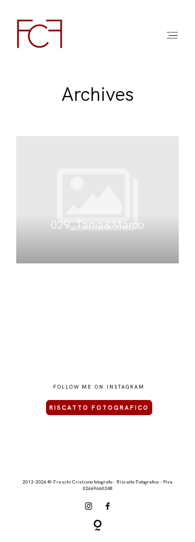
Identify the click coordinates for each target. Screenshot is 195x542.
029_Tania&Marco (97, 199)
